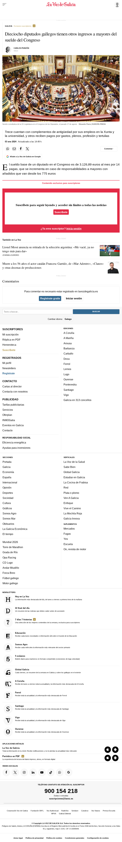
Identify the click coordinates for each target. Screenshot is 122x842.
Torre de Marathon (13, 547)
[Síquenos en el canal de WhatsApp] (60, 772)
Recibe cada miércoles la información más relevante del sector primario (42, 646)
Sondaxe (74, 811)
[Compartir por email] (14, 149)
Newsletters (9, 368)
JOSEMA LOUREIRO (10, 255)
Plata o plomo (71, 492)
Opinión (7, 487)
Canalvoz (84, 811)
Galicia (6, 466)
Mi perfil (6, 362)
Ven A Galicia (71, 497)
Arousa (68, 343)
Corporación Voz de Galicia (17, 811)
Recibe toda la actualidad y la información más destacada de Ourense (42, 730)
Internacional (10, 482)
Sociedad (8, 497)
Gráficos (7, 508)
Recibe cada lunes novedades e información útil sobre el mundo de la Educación (46, 634)
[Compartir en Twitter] (27, 149)
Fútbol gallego (11, 578)
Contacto (7, 430)
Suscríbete (61, 212)
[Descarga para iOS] (108, 749)
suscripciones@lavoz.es (61, 799)
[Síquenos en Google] (68, 772)
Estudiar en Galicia (74, 477)
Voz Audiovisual (52, 811)
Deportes (8, 492)
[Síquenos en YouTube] (42, 772)
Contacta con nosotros (15, 391)
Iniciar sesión (74, 298)
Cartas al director (12, 386)
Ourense (68, 379)
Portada (7, 461)
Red (66, 487)
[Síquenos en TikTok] (51, 772)
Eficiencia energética (14, 442)
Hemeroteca (9, 344)
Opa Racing (9, 557)
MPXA (53, 814)
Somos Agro (9, 513)
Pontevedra (70, 384)
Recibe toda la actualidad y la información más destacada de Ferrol (41, 693)
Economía (8, 472)
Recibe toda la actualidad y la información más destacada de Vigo (40, 718)
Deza (67, 358)
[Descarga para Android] (115, 749)
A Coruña (69, 332)
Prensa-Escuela (109, 811)
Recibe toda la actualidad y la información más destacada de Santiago (42, 707)
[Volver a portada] (61, 4)
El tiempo (8, 534)
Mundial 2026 (10, 542)
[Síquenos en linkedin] (33, 772)
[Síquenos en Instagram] (24, 772)
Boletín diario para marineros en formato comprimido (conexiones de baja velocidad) (47, 657)
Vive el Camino (72, 508)
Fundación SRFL (37, 811)
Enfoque (68, 503)
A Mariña (69, 338)
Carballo (68, 353)
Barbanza (69, 348)
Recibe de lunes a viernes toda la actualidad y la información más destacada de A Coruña (49, 682)
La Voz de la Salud (74, 461)
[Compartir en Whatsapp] (7, 149)
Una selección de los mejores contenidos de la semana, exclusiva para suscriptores (47, 620)
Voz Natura (95, 811)
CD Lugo (8, 562)
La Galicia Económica (15, 528)
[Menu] (4, 4)
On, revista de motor (75, 549)
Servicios (7, 409)
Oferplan (7, 414)
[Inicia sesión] (116, 4)
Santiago (69, 389)
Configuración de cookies (98, 838)
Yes (66, 539)
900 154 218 (61, 791)
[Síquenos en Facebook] (6, 772)
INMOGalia (8, 420)
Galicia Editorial (65, 814)
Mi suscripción (10, 334)
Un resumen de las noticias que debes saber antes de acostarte (39, 609)
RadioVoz (65, 811)
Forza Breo (9, 573)
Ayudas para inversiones (16, 447)
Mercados (69, 528)
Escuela (68, 544)
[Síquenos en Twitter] (15, 772)
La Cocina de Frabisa (76, 482)
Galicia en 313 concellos (77, 400)
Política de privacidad (35, 838)
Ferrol (67, 363)
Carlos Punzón (21, 48)
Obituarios (8, 523)
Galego (68, 319)
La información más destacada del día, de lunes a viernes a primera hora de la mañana (48, 597)
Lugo (66, 374)
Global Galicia (72, 472)
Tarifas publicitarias (13, 404)
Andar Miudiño (11, 567)
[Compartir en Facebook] (21, 149)
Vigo (66, 394)
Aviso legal (18, 838)
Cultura (7, 503)
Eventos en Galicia (13, 425)
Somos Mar (9, 518)
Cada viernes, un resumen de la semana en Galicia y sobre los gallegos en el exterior (48, 670)
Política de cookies (54, 838)
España (7, 477)
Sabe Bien (69, 466)
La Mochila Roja (73, 513)
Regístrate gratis (50, 298)
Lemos (67, 369)
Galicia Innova (72, 518)
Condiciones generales (74, 838)
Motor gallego (10, 583)
